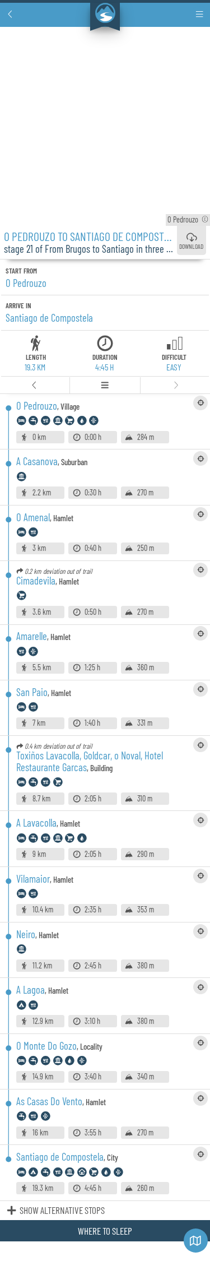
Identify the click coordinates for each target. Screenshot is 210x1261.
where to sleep (105, 1230)
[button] (10, 14)
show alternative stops (62, 1210)
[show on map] (200, 403)
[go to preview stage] (35, 385)
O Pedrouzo (189, 219)
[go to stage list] (105, 385)
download (191, 246)
